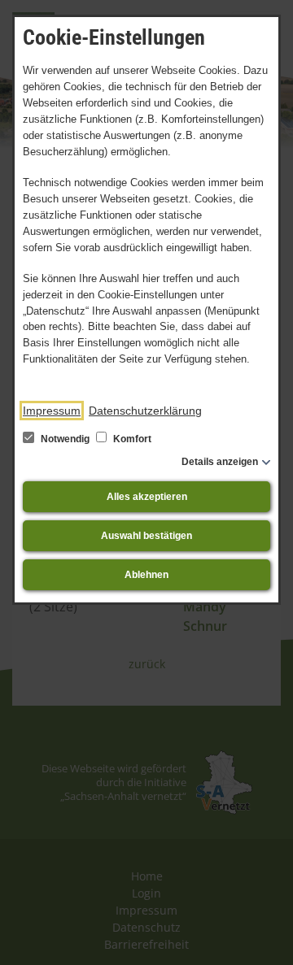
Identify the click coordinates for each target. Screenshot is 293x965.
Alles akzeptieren (147, 496)
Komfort (131, 439)
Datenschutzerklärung (145, 410)
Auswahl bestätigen (146, 535)
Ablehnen (146, 574)
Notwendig (65, 439)
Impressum (52, 410)
